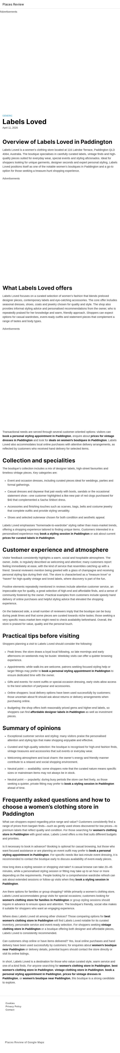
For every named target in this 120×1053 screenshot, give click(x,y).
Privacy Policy (13, 1006)
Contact (10, 1009)
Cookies (10, 1003)
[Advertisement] (60, 60)
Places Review (13, 4)
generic (7, 115)
